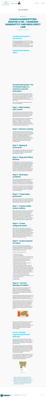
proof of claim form (16, 382)
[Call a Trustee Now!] (1, 395)
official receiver (30, 381)
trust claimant (29, 382)
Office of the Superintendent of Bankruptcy (22, 381)
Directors (27, 379)
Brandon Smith (21, 29)
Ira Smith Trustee (18, 380)
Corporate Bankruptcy (25, 378)
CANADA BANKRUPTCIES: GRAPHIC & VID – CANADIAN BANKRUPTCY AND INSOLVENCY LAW (23, 23)
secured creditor (25, 382)
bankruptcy (18, 322)
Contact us (28, 356)
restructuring (20, 382)
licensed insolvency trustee (24, 380)
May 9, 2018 (26, 29)
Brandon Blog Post (23, 16)
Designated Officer (23, 379)
